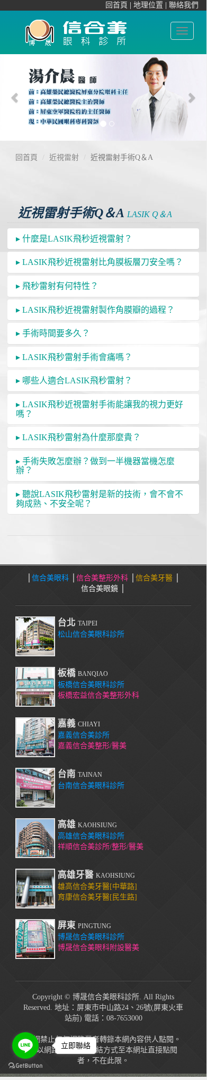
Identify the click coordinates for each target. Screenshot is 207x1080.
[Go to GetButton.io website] (25, 1065)
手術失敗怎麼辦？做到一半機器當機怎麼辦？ (95, 466)
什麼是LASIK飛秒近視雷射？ (74, 238)
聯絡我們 (184, 5)
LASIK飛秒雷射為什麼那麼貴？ (78, 437)
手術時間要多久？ (53, 333)
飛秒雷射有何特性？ (57, 285)
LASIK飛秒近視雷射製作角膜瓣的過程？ (95, 309)
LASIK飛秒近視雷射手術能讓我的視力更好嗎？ (99, 409)
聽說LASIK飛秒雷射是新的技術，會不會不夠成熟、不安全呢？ (99, 499)
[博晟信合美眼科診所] (74, 30)
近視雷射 (64, 157)
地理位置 (148, 5)
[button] (15, 97)
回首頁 (116, 5)
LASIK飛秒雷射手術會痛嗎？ (74, 357)
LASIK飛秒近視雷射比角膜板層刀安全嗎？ (99, 262)
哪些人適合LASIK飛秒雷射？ (74, 380)
